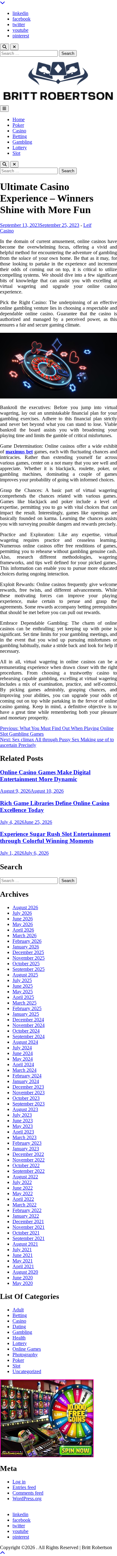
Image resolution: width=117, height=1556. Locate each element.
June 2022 (22, 1188)
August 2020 (25, 1272)
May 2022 (22, 1193)
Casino (19, 130)
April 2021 (23, 1266)
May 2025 (22, 991)
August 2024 (25, 1042)
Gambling (22, 142)
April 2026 (23, 930)
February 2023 (26, 1143)
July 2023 (22, 1115)
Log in (19, 1481)
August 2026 (25, 907)
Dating (19, 1326)
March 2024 (24, 1070)
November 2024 (28, 1025)
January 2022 (25, 1216)
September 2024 (28, 1036)
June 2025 (22, 986)
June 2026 (22, 918)
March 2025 (24, 1002)
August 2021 (25, 1244)
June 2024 (22, 1053)
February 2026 (26, 941)
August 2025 (25, 974)
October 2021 (26, 1232)
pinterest (20, 35)
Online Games (26, 1349)
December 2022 (28, 1154)
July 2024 (22, 1047)
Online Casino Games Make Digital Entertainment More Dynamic (45, 775)
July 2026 (22, 913)
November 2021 (28, 1227)
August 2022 (25, 1176)
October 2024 (26, 1030)
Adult (18, 1309)
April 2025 (23, 997)
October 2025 (26, 963)
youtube (20, 30)
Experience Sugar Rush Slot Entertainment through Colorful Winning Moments (55, 837)
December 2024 (28, 1019)
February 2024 (26, 1075)
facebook (21, 18)
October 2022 (26, 1165)
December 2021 (28, 1221)
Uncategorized (26, 1371)
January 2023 (25, 1148)
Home (18, 119)
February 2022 (26, 1210)
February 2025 (26, 1008)
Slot (16, 153)
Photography (25, 1354)
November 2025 (28, 958)
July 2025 (22, 980)
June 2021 (22, 1255)
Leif (87, 225)
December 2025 (28, 952)
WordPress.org (26, 1498)
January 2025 (25, 1014)
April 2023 (23, 1131)
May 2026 (22, 924)
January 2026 (25, 946)
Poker (18, 125)
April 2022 (23, 1199)
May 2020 (22, 1283)
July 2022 (22, 1182)
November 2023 (28, 1092)
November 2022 (28, 1159)
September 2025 (28, 969)
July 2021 (22, 1249)
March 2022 (24, 1204)
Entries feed (24, 1487)
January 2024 (25, 1081)
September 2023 (28, 1103)
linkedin (20, 13)
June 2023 (22, 1120)
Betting (19, 136)
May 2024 (22, 1059)
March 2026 (24, 935)
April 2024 (23, 1064)
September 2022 (28, 1171)
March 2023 (24, 1137)
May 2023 (22, 1126)
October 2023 (26, 1098)
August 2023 (25, 1109)
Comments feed (27, 1493)
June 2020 (22, 1277)
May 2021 (22, 1260)
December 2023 (28, 1087)
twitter (18, 24)
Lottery (19, 147)
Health (19, 1337)
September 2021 (28, 1238)
